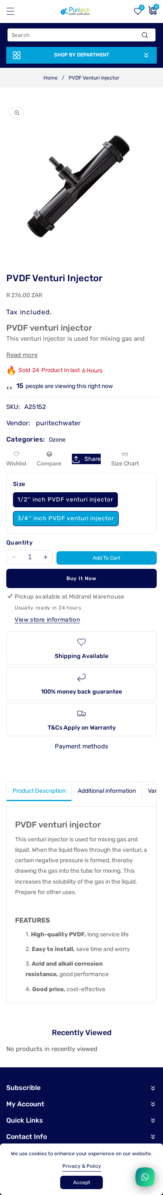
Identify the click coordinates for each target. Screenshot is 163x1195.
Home (50, 78)
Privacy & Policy (81, 1166)
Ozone (57, 439)
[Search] (144, 35)
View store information (47, 619)
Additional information (107, 790)
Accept (81, 1182)
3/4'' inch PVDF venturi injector (66, 518)
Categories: (25, 439)
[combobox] (81, 35)
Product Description (39, 790)
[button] (15, 11)
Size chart (125, 463)
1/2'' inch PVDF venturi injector (65, 499)
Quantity (19, 542)
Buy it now (81, 578)
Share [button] (92, 459)
